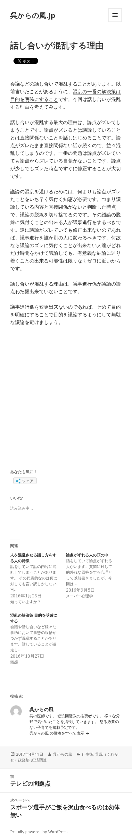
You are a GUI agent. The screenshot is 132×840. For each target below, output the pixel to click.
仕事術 (87, 754)
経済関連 (39, 760)
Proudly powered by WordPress (39, 832)
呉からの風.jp (32, 15)
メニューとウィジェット (115, 21)
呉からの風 (62, 754)
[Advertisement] (66, 400)
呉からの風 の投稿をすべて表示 (57, 733)
